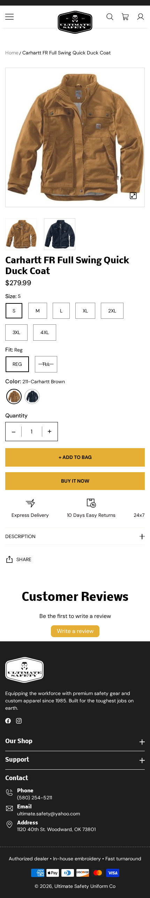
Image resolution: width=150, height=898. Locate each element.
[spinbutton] (31, 432)
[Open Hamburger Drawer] (9, 17)
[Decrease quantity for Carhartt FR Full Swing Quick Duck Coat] (13, 432)
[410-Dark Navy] (32, 396)
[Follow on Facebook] (8, 720)
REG (17, 364)
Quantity (16, 416)
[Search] (110, 17)
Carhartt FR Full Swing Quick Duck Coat (66, 53)
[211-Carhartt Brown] (14, 396)
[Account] (140, 17)
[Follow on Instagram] (19, 720)
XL (85, 311)
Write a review (75, 631)
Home (11, 53)
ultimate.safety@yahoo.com (48, 813)
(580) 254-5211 (34, 797)
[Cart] (125, 17)
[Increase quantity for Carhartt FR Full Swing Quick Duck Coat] (49, 432)
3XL (16, 332)
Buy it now (75, 481)
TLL (46, 364)
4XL (44, 332)
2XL (112, 311)
